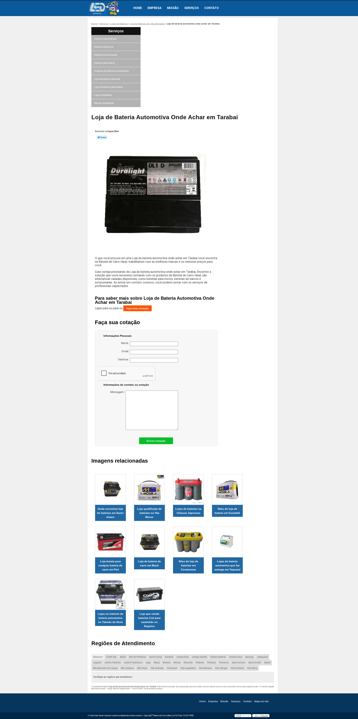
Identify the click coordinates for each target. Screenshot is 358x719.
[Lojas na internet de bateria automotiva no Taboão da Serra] (110, 594)
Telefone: (123, 359)
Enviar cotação (156, 440)
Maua (157, 662)
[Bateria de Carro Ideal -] (109, 8)
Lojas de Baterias (103, 95)
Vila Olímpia (221, 668)
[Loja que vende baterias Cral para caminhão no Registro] (149, 594)
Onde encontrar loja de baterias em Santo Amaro (110, 513)
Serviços (191, 8)
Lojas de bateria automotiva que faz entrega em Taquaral (227, 565)
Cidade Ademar (218, 657)
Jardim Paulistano (133, 662)
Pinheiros (224, 662)
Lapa (148, 662)
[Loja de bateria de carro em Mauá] (149, 542)
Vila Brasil (172, 668)
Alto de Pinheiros (137, 657)
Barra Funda (155, 657)
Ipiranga (249, 657)
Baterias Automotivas (105, 39)
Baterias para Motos (104, 63)
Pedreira (200, 662)
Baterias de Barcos (104, 47)
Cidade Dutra (235, 657)
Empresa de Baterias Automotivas (111, 71)
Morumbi (188, 662)
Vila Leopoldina (188, 668)
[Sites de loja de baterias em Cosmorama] (188, 542)
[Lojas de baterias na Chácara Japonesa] (188, 489)
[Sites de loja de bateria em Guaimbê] (227, 489)
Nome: (125, 343)
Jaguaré (97, 662)
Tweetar (102, 137)
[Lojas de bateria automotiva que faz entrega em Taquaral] (227, 542)
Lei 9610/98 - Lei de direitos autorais (147, 689)
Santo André (254, 662)
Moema (166, 662)
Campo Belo (182, 657)
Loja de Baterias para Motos (108, 87)
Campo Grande (199, 657)
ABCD (123, 657)
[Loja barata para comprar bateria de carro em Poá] (110, 542)
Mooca (177, 662)
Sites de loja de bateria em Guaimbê (227, 510)
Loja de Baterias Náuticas (107, 79)
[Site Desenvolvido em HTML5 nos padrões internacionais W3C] (243, 715)
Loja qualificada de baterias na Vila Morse (149, 513)
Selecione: (98, 657)
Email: (126, 351)
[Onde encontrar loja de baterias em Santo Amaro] (110, 489)
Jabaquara (262, 657)
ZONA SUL (111, 657)
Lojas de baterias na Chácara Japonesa (188, 510)
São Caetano (127, 668)
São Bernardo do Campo (105, 668)
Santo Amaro (238, 662)
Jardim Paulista (112, 662)
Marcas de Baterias (104, 103)
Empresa (154, 8)
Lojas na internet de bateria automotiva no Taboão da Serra (110, 618)
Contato (211, 8)
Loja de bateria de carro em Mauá (149, 563)
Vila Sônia (252, 668)
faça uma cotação (137, 308)
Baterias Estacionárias (105, 55)
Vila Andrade (157, 668)
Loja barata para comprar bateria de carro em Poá (110, 565)
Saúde (267, 662)
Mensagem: (118, 392)
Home (137, 8)
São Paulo (142, 668)
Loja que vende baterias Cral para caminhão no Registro (149, 620)
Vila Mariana (205, 668)
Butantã (169, 657)
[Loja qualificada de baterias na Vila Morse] (149, 489)
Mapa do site (261, 701)
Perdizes (211, 662)
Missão (173, 8)
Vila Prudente (237, 668)
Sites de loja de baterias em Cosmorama (188, 565)
